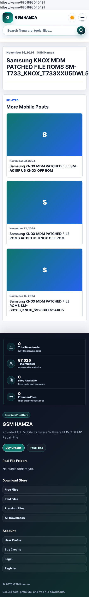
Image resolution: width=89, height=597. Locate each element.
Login (9, 559)
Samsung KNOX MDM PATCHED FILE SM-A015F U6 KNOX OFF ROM (43, 168)
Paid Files (36, 447)
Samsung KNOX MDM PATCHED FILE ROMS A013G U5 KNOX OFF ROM (40, 236)
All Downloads (15, 518)
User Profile (13, 540)
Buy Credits (14, 447)
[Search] (81, 30)
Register (11, 568)
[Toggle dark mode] (72, 17)
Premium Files (14, 508)
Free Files (11, 489)
